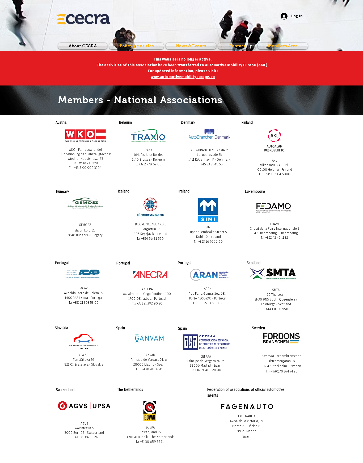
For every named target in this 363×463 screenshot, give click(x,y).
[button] (282, 46)
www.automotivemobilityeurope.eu (183, 76)
